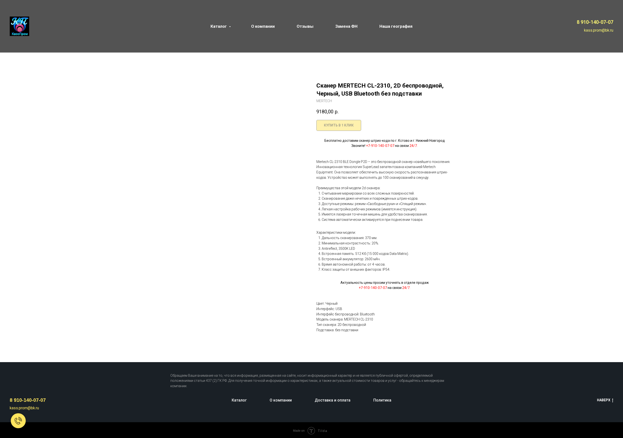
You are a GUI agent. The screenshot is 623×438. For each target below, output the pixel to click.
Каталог (219, 26)
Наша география (395, 26)
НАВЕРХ (603, 400)
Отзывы (305, 26)
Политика (382, 400)
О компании (263, 26)
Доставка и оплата (332, 400)
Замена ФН (346, 26)
